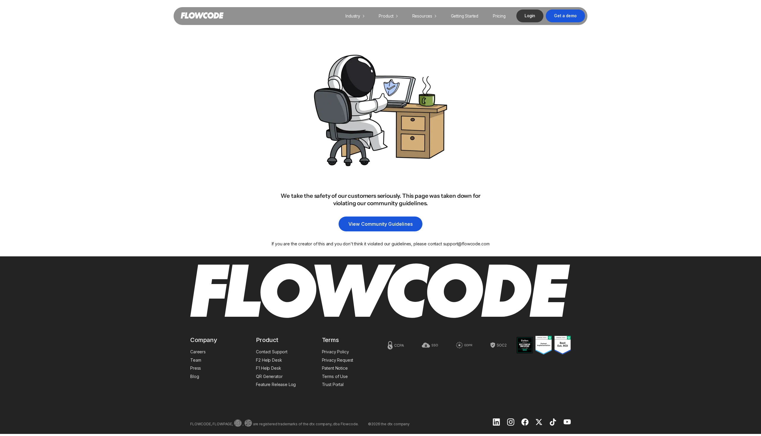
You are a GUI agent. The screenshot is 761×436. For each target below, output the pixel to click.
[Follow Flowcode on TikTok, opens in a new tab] (552, 422)
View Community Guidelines (380, 224)
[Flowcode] (380, 291)
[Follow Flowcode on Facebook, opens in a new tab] (525, 422)
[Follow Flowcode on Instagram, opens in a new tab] (510, 422)
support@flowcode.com (466, 243)
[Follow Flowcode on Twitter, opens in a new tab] (539, 422)
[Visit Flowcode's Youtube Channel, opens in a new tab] (567, 422)
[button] (354, 16)
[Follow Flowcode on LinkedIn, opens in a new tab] (496, 422)
